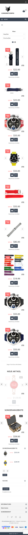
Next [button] (7, 470)
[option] (14, 391)
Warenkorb (12, 440)
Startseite (2, 25)
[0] (23, 12)
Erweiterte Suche (7, 492)
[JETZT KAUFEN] (12, 74)
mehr (4, 475)
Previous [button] (4, 470)
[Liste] (15, 42)
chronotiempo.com (6, 521)
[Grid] (12, 42)
